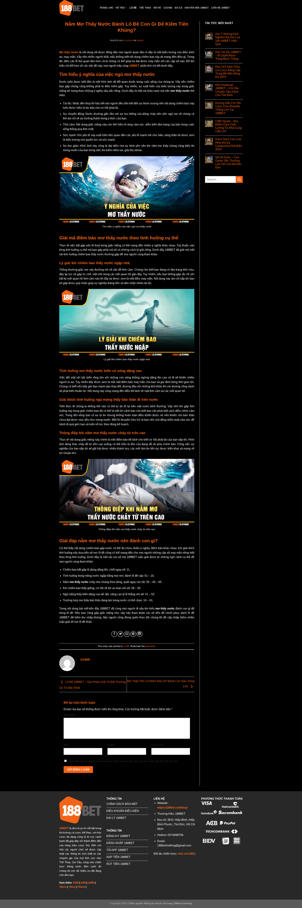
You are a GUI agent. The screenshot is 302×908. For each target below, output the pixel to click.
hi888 (91, 882)
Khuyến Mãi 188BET (197, 7)
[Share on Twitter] (120, 634)
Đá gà (178, 7)
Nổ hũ (157, 7)
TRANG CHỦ (106, 7)
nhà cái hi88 (186, 853)
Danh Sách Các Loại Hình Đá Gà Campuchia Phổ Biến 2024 (228, 144)
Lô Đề (133, 7)
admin (140, 40)
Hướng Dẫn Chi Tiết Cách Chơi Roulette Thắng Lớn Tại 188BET (228, 108)
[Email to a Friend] (127, 634)
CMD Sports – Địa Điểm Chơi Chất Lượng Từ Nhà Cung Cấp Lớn (228, 126)
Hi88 (75, 882)
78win (62, 886)
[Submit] (239, 179)
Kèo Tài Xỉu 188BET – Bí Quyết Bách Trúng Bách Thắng (228, 55)
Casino (167, 7)
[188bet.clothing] (76, 8)
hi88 (83, 882)
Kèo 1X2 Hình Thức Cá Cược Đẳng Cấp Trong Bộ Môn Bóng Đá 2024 (227, 71)
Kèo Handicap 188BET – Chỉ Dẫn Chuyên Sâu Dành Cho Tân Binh (227, 89)
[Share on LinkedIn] (139, 634)
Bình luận (70, 714)
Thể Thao (145, 7)
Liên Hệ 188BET (220, 7)
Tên (67, 744)
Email (111, 744)
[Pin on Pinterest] (133, 634)
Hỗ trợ (120, 7)
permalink (150, 646)
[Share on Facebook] (114, 634)
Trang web (157, 744)
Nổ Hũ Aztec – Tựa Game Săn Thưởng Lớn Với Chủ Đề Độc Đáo (228, 162)
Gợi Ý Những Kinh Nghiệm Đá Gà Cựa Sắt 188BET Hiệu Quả (227, 39)
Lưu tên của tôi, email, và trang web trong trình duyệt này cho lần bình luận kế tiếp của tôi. (123, 761)
